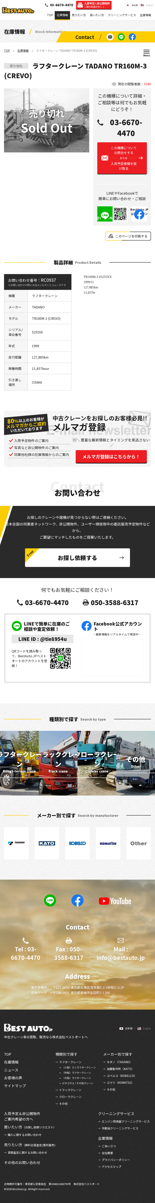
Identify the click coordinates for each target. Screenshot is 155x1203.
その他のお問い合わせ (22, 1162)
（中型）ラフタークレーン (76, 1072)
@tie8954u (104, 217)
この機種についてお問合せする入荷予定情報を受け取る (124, 158)
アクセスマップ (111, 1167)
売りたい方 (79, 15)
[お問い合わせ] (110, 36)
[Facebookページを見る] (132, 36)
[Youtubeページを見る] (115, 901)
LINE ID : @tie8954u (42, 638)
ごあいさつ (109, 1146)
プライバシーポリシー (116, 1160)
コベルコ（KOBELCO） (122, 1076)
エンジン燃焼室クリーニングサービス (126, 1121)
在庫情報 (62, 15)
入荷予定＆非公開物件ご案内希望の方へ (22, 1116)
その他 (63, 1104)
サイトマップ (15, 1085)
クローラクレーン (70, 1097)
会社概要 (107, 1153)
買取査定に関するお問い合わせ (27, 1152)
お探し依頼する (77, 558)
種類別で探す (66, 1054)
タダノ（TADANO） (119, 1062)
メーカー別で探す (117, 1054)
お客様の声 (13, 1077)
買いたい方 (97, 15)
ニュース (11, 1069)
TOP (50, 15)
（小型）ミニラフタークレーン (79, 1067)
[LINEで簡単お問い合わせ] (121, 36)
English (149, 5)
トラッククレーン (70, 1090)
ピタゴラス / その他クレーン (77, 1083)
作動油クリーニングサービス (120, 1128)
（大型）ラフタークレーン (76, 1078)
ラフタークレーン (70, 1062)
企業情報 (145, 15)
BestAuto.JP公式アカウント (139, 213)
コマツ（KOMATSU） (120, 1083)
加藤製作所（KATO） (120, 1069)
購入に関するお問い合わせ (25, 1135)
